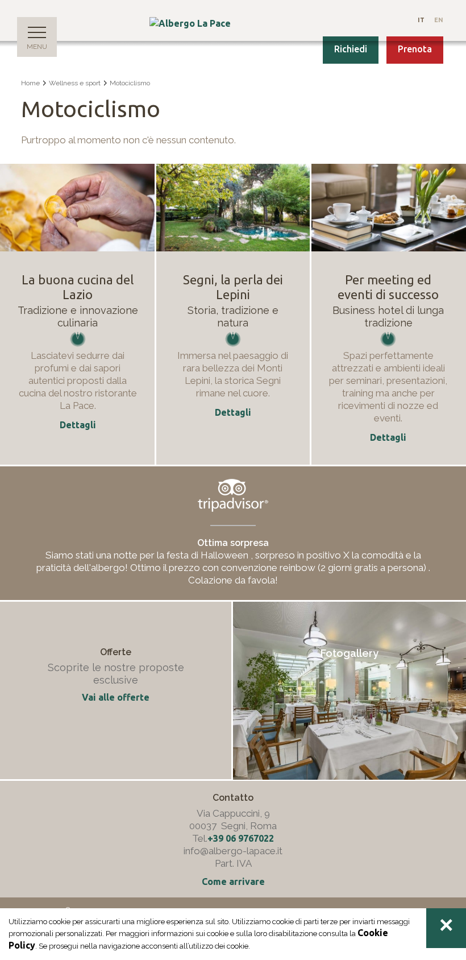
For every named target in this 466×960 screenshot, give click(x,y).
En (438, 19)
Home (30, 83)
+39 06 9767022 (240, 838)
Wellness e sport (75, 83)
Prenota (415, 49)
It (421, 19)
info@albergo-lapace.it (233, 850)
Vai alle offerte (115, 697)
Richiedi (350, 49)
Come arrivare (233, 881)
